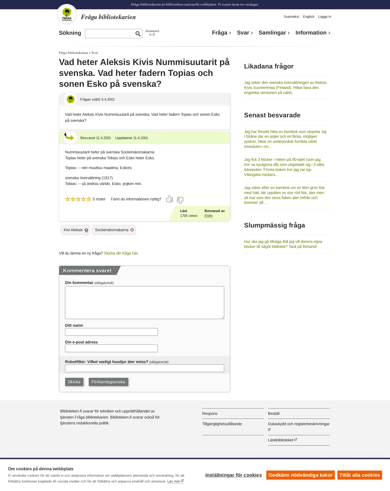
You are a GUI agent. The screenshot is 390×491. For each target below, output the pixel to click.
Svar (243, 32)
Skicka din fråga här (120, 253)
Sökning (70, 33)
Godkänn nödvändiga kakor (300, 475)
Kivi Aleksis (73, 229)
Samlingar (272, 32)
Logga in (324, 17)
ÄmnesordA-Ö (152, 32)
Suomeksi (291, 17)
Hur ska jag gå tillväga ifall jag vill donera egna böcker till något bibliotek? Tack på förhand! (283, 244)
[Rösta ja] (169, 199)
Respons (209, 413)
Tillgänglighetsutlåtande (222, 423)
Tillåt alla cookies (359, 475)
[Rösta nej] (179, 200)
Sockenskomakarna (111, 229)
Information (311, 32)
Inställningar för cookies (233, 475)
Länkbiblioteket (280, 440)
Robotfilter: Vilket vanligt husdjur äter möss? (106, 361)
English (308, 17)
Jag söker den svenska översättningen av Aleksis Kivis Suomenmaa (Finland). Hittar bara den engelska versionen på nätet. (285, 87)
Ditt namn (74, 325)
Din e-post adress (81, 342)
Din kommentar (79, 282)
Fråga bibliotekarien (73, 52)
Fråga (219, 32)
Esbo (209, 216)
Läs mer (173, 481)
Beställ (273, 413)
